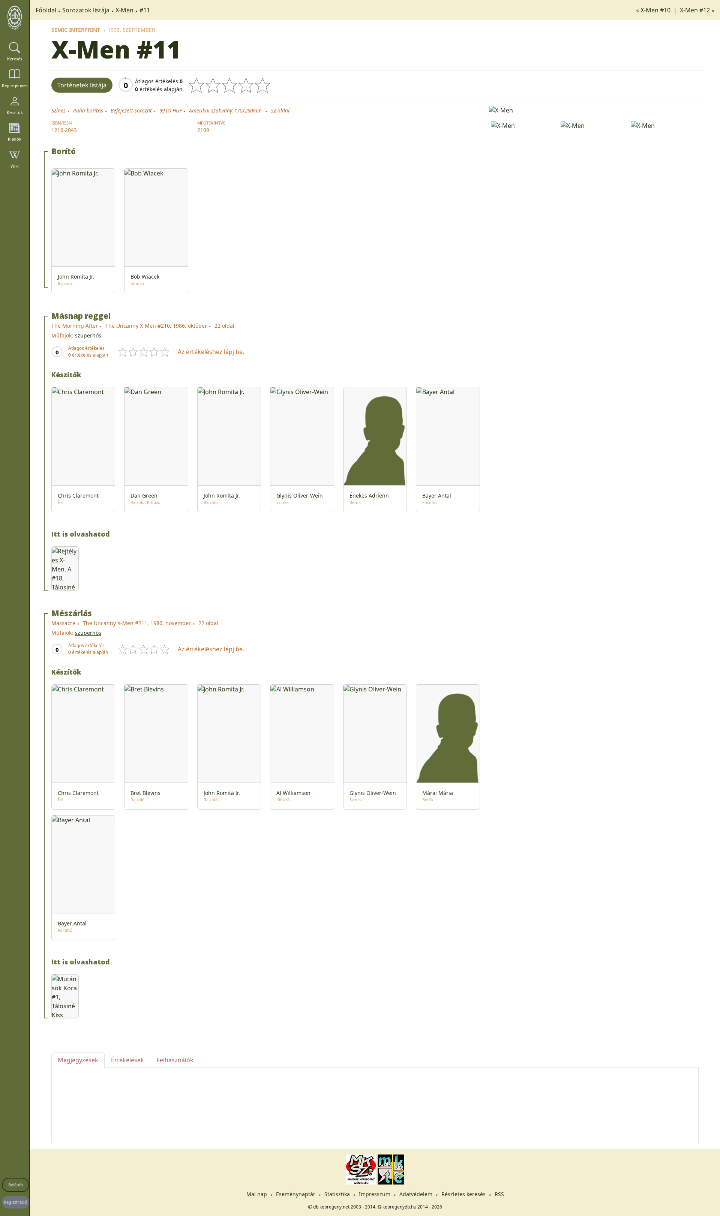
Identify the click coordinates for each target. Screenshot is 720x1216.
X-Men (125, 10)
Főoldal (46, 10)
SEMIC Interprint (75, 29)
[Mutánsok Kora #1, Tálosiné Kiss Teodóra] (65, 996)
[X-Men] (594, 109)
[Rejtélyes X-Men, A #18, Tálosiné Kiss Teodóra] (65, 568)
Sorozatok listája (86, 10)
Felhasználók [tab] (175, 1060)
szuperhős (88, 335)
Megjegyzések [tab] (78, 1060)
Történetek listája (81, 85)
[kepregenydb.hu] (15, 18)
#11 (145, 10)
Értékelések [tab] (127, 1060)
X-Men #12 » (697, 10)
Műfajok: (62, 335)
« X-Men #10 (654, 10)
